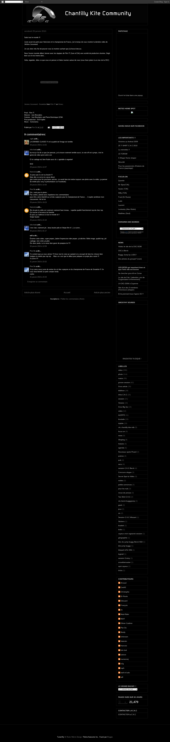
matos (120, 378)
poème (121, 456)
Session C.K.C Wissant (127, 517)
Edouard (124, 601)
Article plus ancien (102, 292)
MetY (123, 619)
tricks (120, 570)
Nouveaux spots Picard (127, 452)
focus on (121, 431)
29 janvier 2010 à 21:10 (38, 220)
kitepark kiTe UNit (125, 550)
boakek (121, 526)
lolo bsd (33, 150)
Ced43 (123, 587)
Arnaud (123, 583)
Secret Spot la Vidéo (126, 476)
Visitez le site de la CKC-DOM (130, 246)
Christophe (125, 592)
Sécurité (121, 162)
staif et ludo (125, 673)
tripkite (120, 423)
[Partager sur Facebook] (60, 127)
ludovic (123, 655)
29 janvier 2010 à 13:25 (38, 145)
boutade (121, 419)
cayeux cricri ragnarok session (130, 534)
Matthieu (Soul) (124, 213)
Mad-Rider (125, 614)
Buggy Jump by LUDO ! (127, 255)
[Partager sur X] (58, 127)
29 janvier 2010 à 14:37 (38, 167)
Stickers (121, 521)
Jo (122, 610)
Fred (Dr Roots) (124, 197)
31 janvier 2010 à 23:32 (38, 262)
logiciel (121, 554)
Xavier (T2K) (123, 189)
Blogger (110, 737)
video (120, 370)
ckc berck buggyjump (126, 501)
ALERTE (121, 415)
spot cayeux (123, 566)
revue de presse (124, 493)
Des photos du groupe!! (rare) (130, 259)
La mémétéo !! (124, 150)
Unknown (124, 637)
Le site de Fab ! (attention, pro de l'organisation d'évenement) (131, 278)
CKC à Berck (123, 251)
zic (119, 513)
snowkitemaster (124, 562)
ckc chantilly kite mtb (126, 427)
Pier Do (35, 127)
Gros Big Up (123, 407)
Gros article (122, 386)
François (124, 605)
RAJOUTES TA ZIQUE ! (132, 359)
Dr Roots (124, 596)
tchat (127, 95)
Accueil (67, 292)
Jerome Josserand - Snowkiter (35, 104)
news (120, 436)
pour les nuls (123, 489)
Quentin (121, 181)
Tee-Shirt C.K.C (124, 497)
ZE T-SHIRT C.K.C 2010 (127, 146)
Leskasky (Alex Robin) (127, 209)
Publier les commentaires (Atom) (72, 299)
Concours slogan (125, 472)
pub (119, 460)
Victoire (121, 403)
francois (33, 172)
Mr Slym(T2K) (123, 185)
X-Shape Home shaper (127, 158)
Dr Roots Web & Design (73, 737)
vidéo (120, 411)
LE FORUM (122, 154)
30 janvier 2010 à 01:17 (38, 231)
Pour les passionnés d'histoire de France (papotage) (131, 167)
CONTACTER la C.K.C (127, 714)
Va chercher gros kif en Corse (130, 273)
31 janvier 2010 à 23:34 (38, 277)
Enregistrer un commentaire (37, 282)
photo (120, 374)
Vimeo (60, 104)
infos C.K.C (122, 395)
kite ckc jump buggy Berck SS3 (130, 542)
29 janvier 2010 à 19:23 (38, 202)
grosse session (124, 382)
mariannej (125, 659)
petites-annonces (125, 485)
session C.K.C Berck (126, 468)
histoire (121, 444)
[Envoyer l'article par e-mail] (49, 127)
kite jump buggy (124, 546)
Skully (123, 632)
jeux (119, 509)
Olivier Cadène (126, 623)
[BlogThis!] (55, 127)
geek (120, 505)
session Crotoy (124, 558)
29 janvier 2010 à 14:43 (38, 185)
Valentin (124, 641)
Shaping (121, 440)
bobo (120, 530)
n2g (122, 664)
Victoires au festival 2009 (128, 142)
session (121, 399)
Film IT (53, 104)
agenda (121, 448)
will (122, 677)
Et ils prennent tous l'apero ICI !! (130, 294)
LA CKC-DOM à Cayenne (128, 284)
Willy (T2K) (122, 193)
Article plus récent (32, 292)
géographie (122, 538)
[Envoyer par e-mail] (53, 127)
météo (120, 481)
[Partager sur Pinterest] (62, 127)
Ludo (120, 201)
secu (120, 464)
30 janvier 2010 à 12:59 (38, 246)
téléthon (121, 391)
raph (31, 139)
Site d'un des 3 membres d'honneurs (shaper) (128, 289)
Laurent (121, 205)
